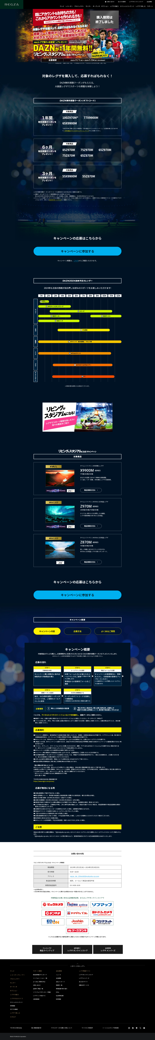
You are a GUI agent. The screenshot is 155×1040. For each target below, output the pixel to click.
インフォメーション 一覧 (40, 978)
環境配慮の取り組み (61, 989)
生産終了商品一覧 (38, 989)
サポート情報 (37, 971)
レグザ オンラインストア (77, 949)
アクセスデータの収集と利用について (61, 1028)
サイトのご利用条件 (87, 1028)
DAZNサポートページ (55, 200)
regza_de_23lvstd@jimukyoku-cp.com (84, 876)
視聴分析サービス (84, 985)
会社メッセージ (60, 982)
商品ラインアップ (47, 949)
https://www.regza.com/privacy (44, 781)
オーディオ (96, 6)
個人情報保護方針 (36, 1028)
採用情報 (58, 999)
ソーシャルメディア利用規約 (111, 1028)
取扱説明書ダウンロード (40, 975)
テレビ (62, 6)
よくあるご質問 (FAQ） (39, 982)
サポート (150, 6)
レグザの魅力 (114, 6)
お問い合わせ (37, 985)
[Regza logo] (11, 4)
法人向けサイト (83, 982)
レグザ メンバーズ (108, 949)
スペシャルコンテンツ (127, 6)
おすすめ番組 (14, 1009)
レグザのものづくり (16, 998)
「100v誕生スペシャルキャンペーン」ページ (76, 131)
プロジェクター (79, 6)
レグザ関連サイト (84, 971)
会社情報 (59, 971)
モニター (88, 6)
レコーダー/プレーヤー (17, 975)
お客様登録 (36, 999)
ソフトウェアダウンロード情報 (42, 992)
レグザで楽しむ (141, 6)
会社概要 (58, 978)
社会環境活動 (60, 995)
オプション (104, 6)
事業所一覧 (59, 985)
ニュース (58, 975)
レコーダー (69, 6)
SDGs (57, 992)
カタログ (13, 1017)
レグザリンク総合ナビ (39, 995)
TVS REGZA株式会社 (16, 1028)
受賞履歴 (12, 1006)
